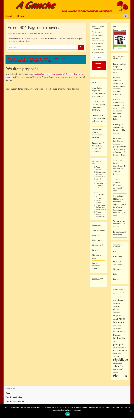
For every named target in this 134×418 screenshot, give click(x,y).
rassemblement (120, 350)
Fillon (115, 319)
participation (119, 344)
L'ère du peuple (99, 180)
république (120, 359)
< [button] (116, 39)
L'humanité (117, 257)
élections (120, 375)
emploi (116, 315)
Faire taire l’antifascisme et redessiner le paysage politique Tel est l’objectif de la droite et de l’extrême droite (119, 146)
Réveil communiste (100, 216)
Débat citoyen (97, 240)
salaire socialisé (117, 363)
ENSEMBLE (100, 176)
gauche (119, 325)
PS (125, 347)
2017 (120, 293)
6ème (114, 294)
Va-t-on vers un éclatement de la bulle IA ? (119, 223)
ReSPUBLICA (101, 210)
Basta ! (98, 169)
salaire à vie (119, 366)
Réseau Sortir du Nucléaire (100, 206)
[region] (120, 39)
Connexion (9, 393)
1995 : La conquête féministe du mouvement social (117, 185)
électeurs (115, 372)
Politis (115, 274)
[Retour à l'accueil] (67, 6)
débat (116, 309)
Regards (116, 279)
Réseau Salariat (98, 202)
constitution (116, 306)
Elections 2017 (97, 245)
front (114, 325)
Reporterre (99, 212)
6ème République (98, 230)
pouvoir (115, 347)
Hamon (117, 331)
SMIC (115, 369)
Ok (67, 414)
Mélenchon (119, 338)
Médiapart (117, 269)
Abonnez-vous (99, 65)
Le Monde (96, 250)
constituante (116, 303)
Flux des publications (13, 397)
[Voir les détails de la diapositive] (120, 39)
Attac (98, 167)
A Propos (21, 16)
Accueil (8, 16)
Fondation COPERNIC (100, 184)
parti (114, 341)
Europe (122, 316)
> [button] (123, 39)
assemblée (116, 297)
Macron (117, 335)
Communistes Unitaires (101, 173)
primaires (121, 347)
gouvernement (117, 328)
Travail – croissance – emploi (96, 265)
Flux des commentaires (14, 401)
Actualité (95, 235)
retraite (115, 353)
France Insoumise (119, 320)
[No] (130, 411)
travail (120, 369)
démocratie (116, 312)
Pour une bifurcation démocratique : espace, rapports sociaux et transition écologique (119, 86)
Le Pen (124, 332)
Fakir (115, 252)
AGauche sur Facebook (97, 279)
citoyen (119, 300)
